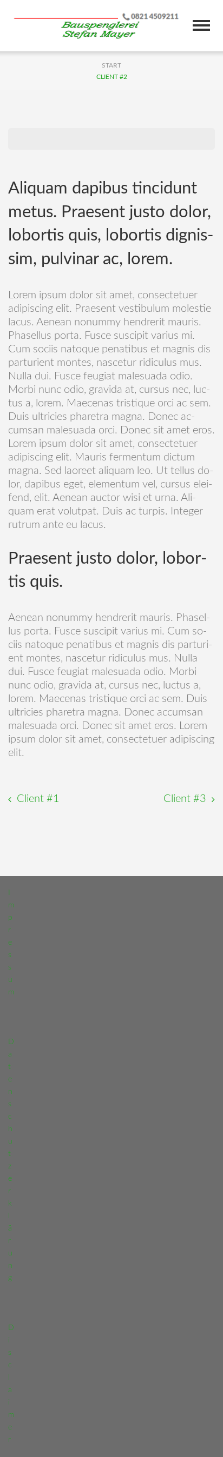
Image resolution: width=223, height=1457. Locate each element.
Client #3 (184, 798)
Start (111, 65)
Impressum (11, 942)
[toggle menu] (201, 25)
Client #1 (38, 798)
